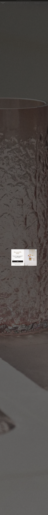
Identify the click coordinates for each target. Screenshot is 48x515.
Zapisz (18, 261)
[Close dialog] (35, 250)
